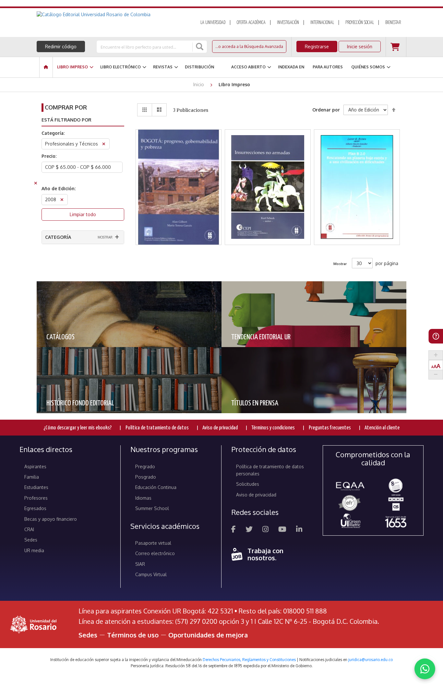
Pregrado (145, 466)
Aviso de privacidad (220, 428)
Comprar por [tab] (66, 107)
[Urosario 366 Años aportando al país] (395, 521)
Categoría (58, 237)
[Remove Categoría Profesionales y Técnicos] (103, 145)
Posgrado (145, 477)
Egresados (35, 508)
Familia (31, 477)
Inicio (199, 84)
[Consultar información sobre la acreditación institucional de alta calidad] (395, 485)
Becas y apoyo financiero (50, 519)
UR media (34, 550)
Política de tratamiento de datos (157, 428)
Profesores (36, 498)
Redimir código (61, 46)
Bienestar (393, 22)
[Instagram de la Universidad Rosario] (265, 530)
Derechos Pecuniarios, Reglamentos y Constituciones (249, 659)
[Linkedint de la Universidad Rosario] (299, 530)
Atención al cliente (382, 428)
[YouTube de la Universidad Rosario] (282, 530)
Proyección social (359, 22)
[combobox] (145, 46)
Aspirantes (35, 466)
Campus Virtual (151, 574)
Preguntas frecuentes (330, 428)
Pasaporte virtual (153, 543)
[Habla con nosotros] (424, 668)
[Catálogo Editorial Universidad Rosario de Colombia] (111, 14)
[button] (179, 163)
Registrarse (317, 46)
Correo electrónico (155, 553)
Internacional (322, 22)
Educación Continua (155, 487)
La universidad (212, 22)
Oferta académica (251, 22)
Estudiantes (36, 487)
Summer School (152, 508)
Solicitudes (247, 484)
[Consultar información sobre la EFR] (350, 503)
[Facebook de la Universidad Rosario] (233, 530)
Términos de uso (133, 635)
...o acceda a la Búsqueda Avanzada (249, 46)
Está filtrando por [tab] (66, 119)
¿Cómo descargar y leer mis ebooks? (77, 428)
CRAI (29, 529)
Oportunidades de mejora (208, 635)
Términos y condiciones (273, 428)
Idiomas (143, 498)
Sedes (30, 539)
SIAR (140, 564)
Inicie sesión (359, 46)
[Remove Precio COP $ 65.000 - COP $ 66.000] (35, 184)
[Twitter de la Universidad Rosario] (249, 530)
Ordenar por (326, 109)
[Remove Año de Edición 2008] (62, 200)
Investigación (288, 22)
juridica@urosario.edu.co (370, 659)
